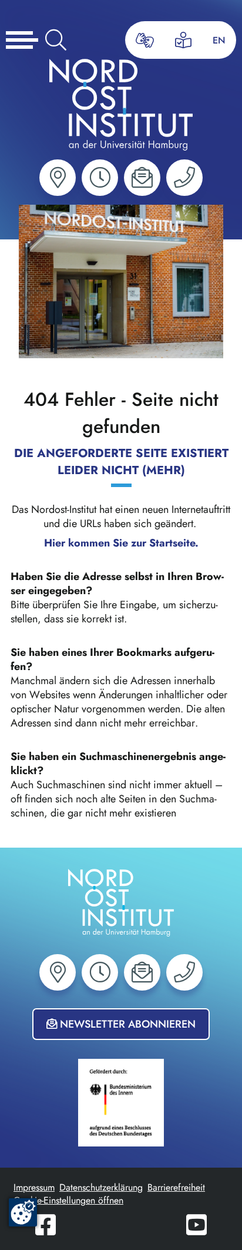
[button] (57, 177)
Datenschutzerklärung (101, 1187)
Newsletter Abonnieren (126, 1024)
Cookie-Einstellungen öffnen (68, 1200)
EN (219, 40)
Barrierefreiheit (176, 1187)
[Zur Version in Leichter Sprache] (183, 40)
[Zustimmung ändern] (23, 1212)
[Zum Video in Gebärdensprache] (145, 40)
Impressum (34, 1187)
